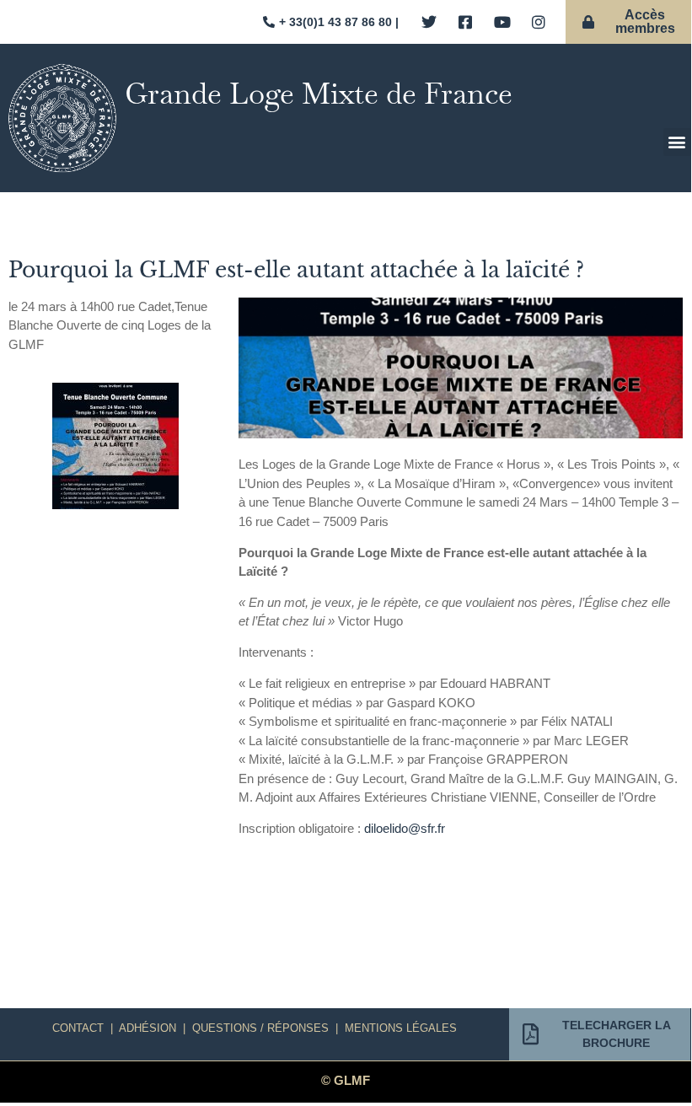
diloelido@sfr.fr (404, 828)
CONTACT (78, 1028)
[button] (677, 142)
